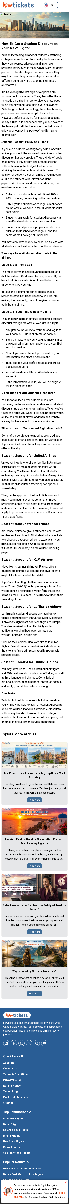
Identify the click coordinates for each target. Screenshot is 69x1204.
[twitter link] (29, 1043)
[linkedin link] (6, 1043)
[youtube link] (44, 1043)
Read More (34, 800)
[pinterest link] (37, 1043)
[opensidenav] (65, 5)
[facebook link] (14, 1043)
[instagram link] (21, 1043)
